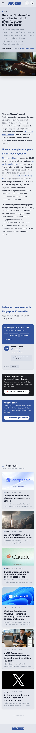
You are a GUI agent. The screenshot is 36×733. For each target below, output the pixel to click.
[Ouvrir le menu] (3, 3)
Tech (5, 11)
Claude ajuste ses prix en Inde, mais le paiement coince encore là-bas (16, 581)
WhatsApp (9, 340)
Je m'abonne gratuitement (18, 425)
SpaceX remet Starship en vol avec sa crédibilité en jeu (17, 543)
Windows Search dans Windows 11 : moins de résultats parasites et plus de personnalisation (17, 621)
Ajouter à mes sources (18, 399)
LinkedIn (24, 335)
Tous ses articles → (17, 352)
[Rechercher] (27, 3)
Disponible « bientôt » (10, 158)
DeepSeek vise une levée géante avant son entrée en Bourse (16, 504)
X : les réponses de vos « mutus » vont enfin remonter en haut (16, 702)
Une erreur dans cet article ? (20, 365)
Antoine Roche (7, 48)
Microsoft (14, 373)
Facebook (13, 335)
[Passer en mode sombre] (32, 3)
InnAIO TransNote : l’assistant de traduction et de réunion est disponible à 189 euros (17, 662)
